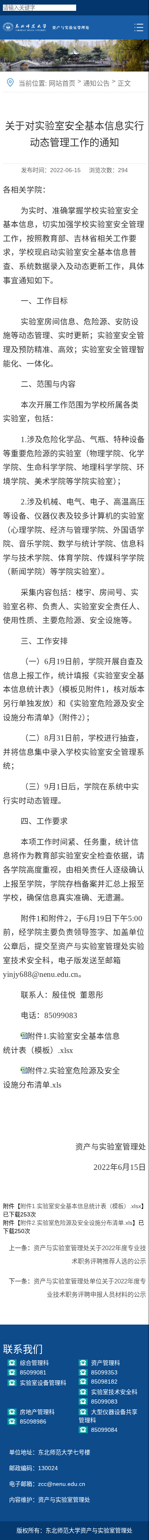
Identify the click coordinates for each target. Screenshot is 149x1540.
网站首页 (62, 83)
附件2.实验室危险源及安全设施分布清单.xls (76, 1222)
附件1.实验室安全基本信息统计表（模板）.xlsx (80, 1206)
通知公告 (96, 83)
